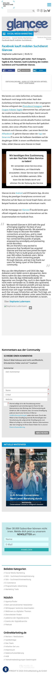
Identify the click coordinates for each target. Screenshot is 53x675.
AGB (7, 656)
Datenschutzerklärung (17, 427)
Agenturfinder (11, 601)
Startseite (6, 38)
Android (19, 193)
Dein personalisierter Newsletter (18, 605)
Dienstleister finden (13, 615)
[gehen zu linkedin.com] (45, 11)
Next (47, 475)
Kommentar (9, 368)
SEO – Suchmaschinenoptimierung (19, 576)
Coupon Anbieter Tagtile (12, 109)
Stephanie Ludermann (19, 301)
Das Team (9, 643)
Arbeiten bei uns (12, 647)
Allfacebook (7, 133)
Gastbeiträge (10, 640)
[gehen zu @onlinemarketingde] (41, 11)
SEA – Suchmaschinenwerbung (18, 580)
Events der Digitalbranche (16, 621)
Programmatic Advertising (16, 586)
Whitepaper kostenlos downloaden (19, 608)
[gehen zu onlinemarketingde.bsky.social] (48, 11)
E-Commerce (10, 583)
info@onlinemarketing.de (18, 415)
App (40, 133)
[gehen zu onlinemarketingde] (38, 10)
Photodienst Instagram (32, 106)
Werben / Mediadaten (14, 637)
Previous (5, 475)
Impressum (10, 650)
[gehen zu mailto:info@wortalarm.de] (30, 307)
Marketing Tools (12, 589)
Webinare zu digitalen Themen (18, 611)
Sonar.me (6, 137)
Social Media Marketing (22, 38)
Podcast (8, 625)
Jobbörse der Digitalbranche (17, 618)
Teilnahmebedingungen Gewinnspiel (20, 660)
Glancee (25, 210)
